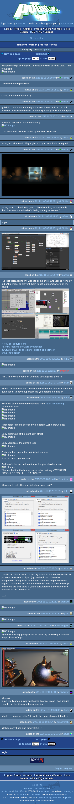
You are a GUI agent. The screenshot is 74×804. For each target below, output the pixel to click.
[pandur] (71, 275)
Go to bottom (37, 38)
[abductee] (71, 692)
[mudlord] (71, 568)
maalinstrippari (62, 625)
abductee (64, 692)
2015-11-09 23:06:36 (50, 491)
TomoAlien (64, 479)
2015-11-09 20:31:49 (45, 479)
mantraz (20, 23)
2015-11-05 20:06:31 (45, 149)
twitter (23, 794)
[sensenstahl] (71, 722)
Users (47, 28)
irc (66, 794)
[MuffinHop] (71, 201)
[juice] (71, 613)
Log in (8, 28)
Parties (38, 28)
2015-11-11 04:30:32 (50, 710)
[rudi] (71, 116)
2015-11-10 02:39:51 (47, 601)
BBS (32, 31)
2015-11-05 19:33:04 (49, 137)
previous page (12, 53)
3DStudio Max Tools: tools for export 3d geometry (28, 349)
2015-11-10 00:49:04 (47, 568)
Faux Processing (55, 403)
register (68, 768)
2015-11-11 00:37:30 (49, 643)
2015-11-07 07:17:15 (48, 216)
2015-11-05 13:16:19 (49, 89)
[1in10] (71, 710)
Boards (57, 28)
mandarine (67, 23)
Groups (27, 28)
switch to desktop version (37, 788)
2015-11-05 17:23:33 (51, 116)
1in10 (66, 710)
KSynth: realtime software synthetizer (22, 346)
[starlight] (71, 601)
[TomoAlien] (71, 479)
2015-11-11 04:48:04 (43, 722)
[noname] (71, 77)
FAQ (39, 31)
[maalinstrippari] (71, 625)
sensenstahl (63, 722)
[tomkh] (71, 89)
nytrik (66, 382)
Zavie (66, 734)
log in (58, 768)
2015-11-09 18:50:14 (50, 397)
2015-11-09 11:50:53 (46, 370)
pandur (65, 275)
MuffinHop (64, 201)
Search (24, 31)
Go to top (37, 784)
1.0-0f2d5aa (18, 791)
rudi (67, 116)
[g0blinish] (71, 370)
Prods (17, 28)
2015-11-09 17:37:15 (50, 382)
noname (65, 77)
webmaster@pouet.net (50, 797)
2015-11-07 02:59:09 (45, 201)
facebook (35, 794)
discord (56, 794)
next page (41, 53)
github (68, 797)
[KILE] (71, 359)
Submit (49, 31)
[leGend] (71, 216)
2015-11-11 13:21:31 (50, 734)
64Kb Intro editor (11, 352)
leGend (65, 216)
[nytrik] (71, 382)
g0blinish (64, 370)
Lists (67, 28)
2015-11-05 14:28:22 (45, 101)
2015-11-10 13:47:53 (50, 613)
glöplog (47, 49)
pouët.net (6, 791)
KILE (66, 359)
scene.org (66, 791)
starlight (65, 601)
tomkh (66, 89)
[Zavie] (71, 734)
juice (66, 613)
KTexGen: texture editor (14, 343)
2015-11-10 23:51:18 (41, 625)
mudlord (65, 568)
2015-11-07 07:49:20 (45, 228)
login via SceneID (37, 761)
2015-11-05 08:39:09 (45, 77)
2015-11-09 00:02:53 (50, 359)
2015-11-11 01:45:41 (46, 692)
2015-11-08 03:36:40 (48, 275)
